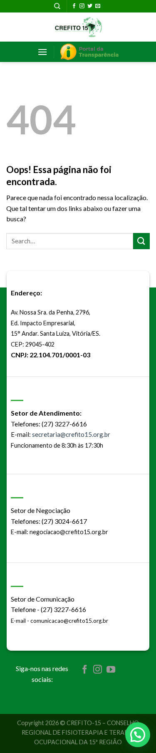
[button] (137, 734)
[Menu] (42, 52)
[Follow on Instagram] (81, 6)
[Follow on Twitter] (89, 6)
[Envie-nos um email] (97, 6)
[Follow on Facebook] (74, 6)
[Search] (57, 6)
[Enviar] (141, 241)
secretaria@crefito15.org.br (71, 434)
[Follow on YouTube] (110, 670)
